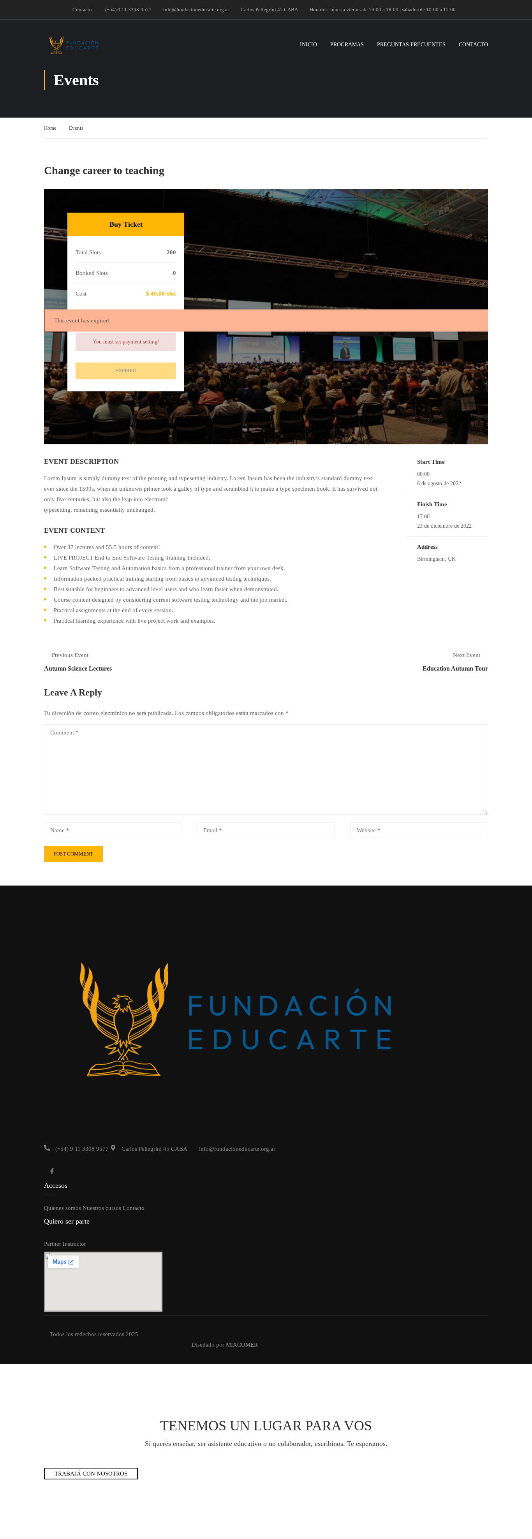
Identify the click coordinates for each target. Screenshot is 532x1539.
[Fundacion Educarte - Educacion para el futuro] (74, 45)
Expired (125, 370)
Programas (347, 45)
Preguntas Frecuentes (411, 45)
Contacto (473, 45)
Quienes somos (62, 1208)
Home (50, 128)
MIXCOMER (242, 1345)
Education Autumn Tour (455, 668)
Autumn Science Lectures (78, 668)
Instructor (74, 1244)
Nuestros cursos (102, 1208)
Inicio (308, 45)
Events (76, 128)
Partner (52, 1244)
